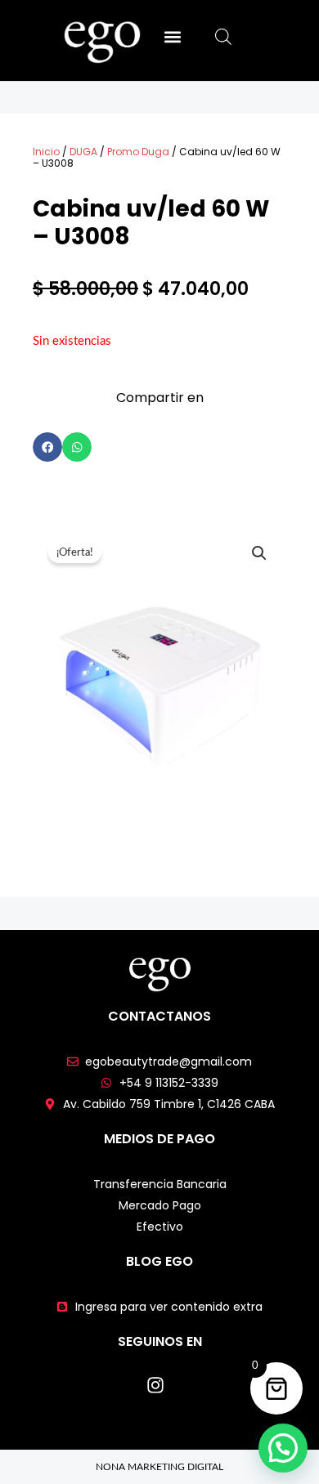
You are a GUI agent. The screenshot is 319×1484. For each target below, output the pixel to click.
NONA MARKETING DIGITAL (159, 1467)
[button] (172, 36)
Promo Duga (138, 152)
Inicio (46, 152)
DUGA (83, 152)
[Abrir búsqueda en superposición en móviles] (223, 37)
